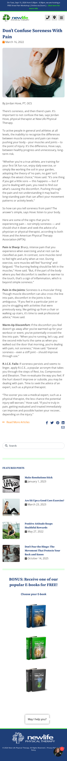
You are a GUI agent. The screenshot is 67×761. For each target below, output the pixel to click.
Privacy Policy (52, 748)
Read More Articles (18, 422)
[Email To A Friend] (62, 427)
